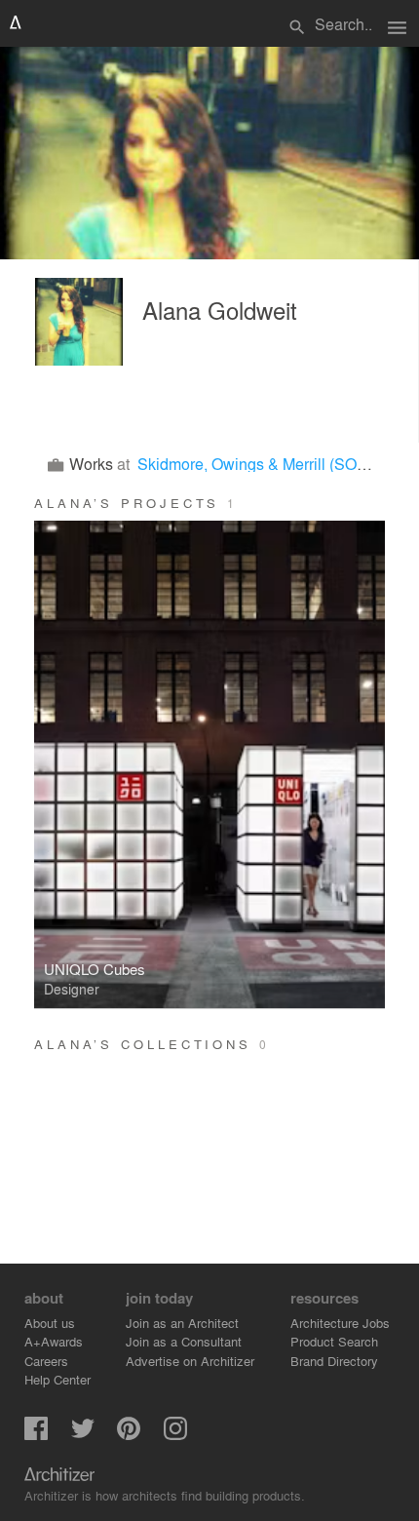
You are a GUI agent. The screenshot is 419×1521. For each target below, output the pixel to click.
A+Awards (53, 1341)
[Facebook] (36, 1434)
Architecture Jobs (340, 1322)
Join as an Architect (182, 1322)
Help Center (57, 1379)
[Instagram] (175, 1434)
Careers (46, 1360)
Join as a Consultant (184, 1341)
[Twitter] (83, 1434)
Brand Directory (334, 1360)
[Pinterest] (128, 1434)
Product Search (334, 1341)
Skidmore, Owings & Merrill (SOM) (255, 463)
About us (49, 1322)
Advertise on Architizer (190, 1360)
